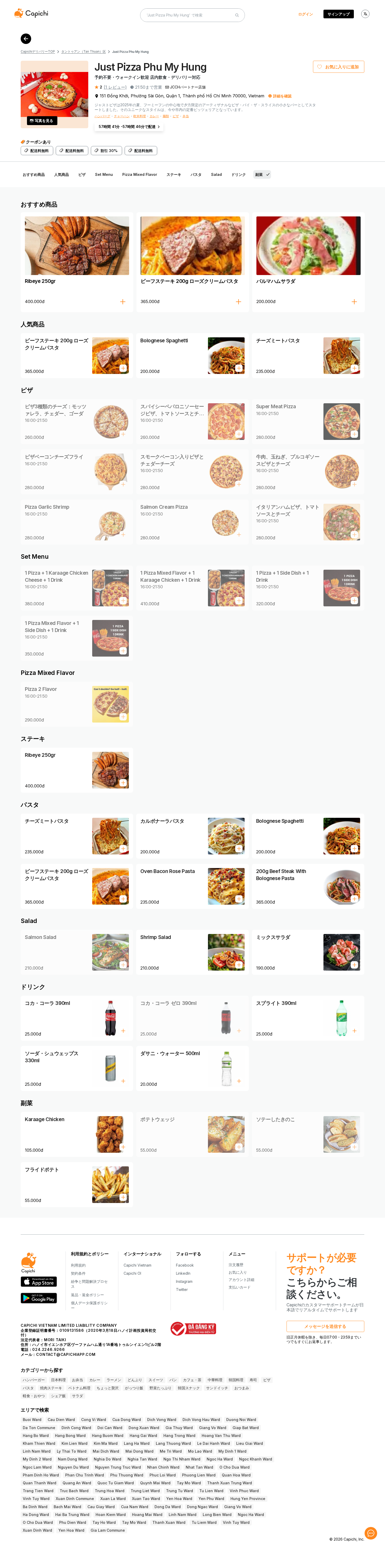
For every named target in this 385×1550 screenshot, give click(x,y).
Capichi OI (132, 1273)
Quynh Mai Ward (155, 1483)
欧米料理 (139, 116)
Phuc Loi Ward (163, 1475)
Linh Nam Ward (37, 1451)
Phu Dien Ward (72, 1522)
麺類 (166, 116)
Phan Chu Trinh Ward (84, 1475)
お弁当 (77, 1380)
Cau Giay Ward (101, 1506)
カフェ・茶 (192, 1380)
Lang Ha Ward (137, 1443)
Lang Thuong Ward (173, 1443)
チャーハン (122, 116)
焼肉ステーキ (51, 1388)
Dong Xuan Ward (144, 1427)
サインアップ (339, 14)
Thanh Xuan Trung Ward (229, 1483)
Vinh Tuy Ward (36, 1498)
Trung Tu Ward (179, 1491)
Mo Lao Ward (200, 1451)
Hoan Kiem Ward (111, 1514)
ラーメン (114, 1380)
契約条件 (78, 1273)
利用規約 (78, 1265)
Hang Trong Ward (179, 1435)
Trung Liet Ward (145, 1491)
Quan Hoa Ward (236, 1475)
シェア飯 (58, 1396)
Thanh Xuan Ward (168, 1522)
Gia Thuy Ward (179, 1427)
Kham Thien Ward (39, 1443)
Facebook (185, 1265)
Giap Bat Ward (246, 1427)
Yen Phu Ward (211, 1498)
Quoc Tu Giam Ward (115, 1483)
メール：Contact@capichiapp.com (58, 1354)
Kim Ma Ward (106, 1443)
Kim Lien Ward (74, 1443)
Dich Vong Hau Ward (201, 1419)
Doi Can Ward (109, 1427)
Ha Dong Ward (36, 1514)
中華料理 (215, 1380)
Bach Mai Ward (67, 1506)
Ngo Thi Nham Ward (181, 1459)
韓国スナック (189, 1388)
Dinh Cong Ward (76, 1427)
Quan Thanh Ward (39, 1483)
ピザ (176, 116)
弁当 (186, 116)
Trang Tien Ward (38, 1491)
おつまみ (241, 1388)
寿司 (253, 1380)
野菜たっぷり (161, 1388)
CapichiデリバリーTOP (38, 51)
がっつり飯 (134, 1388)
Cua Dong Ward (126, 1419)
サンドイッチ (217, 1388)
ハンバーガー (34, 1380)
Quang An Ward (77, 1483)
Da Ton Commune (39, 1427)
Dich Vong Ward (161, 1419)
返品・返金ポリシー (87, 1294)
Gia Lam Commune (108, 1530)
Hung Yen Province (247, 1498)
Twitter (182, 1289)
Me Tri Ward (171, 1451)
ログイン (305, 14)
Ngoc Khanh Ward (255, 1459)
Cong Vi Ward (93, 1419)
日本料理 (58, 1380)
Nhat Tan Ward (199, 1467)
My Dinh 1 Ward (232, 1451)
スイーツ (155, 1380)
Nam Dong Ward (72, 1459)
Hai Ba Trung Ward (72, 1514)
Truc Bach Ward (74, 1491)
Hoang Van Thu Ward (221, 1435)
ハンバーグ (102, 116)
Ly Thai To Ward (71, 1451)
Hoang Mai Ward (147, 1514)
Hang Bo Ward (36, 1435)
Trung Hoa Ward (109, 1491)
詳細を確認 (282, 96)
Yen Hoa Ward (179, 1498)
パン (173, 1380)
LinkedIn (183, 1273)
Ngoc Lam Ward (37, 1467)
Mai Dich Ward (106, 1451)
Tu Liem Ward (204, 1522)
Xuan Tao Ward (146, 1498)
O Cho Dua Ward (234, 1467)
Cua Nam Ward (134, 1506)
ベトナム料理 (79, 1388)
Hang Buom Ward (107, 1435)
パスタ (28, 1388)
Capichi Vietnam (137, 1265)
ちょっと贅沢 (108, 1388)
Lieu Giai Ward (249, 1443)
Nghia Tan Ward (142, 1459)
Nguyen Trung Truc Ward (118, 1467)
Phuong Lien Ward (199, 1475)
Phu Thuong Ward (126, 1475)
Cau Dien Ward (61, 1419)
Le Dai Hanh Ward (213, 1443)
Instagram (184, 1281)
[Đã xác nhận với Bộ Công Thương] (193, 1328)
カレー (154, 116)
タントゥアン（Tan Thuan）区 (83, 51)
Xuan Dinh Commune (75, 1498)
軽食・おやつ (34, 1396)
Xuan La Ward (113, 1498)
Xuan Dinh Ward (37, 1530)
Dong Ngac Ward (202, 1506)
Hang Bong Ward (70, 1435)
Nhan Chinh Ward (163, 1467)
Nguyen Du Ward (73, 1467)
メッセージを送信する (325, 1326)
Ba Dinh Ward (35, 1506)
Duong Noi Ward (241, 1419)
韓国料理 (236, 1380)
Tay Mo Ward (189, 1483)
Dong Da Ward (168, 1506)
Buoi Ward (32, 1419)
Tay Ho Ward (104, 1522)
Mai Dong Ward (139, 1451)
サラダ (77, 1396)
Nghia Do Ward (107, 1459)
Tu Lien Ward (211, 1491)
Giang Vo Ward (212, 1427)
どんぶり (135, 1380)
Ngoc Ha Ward (220, 1459)
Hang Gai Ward (143, 1435)
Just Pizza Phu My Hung (130, 52)
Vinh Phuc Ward (244, 1491)
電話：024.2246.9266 (43, 1349)
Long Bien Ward (217, 1514)
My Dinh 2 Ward (37, 1459)
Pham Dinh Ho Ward (41, 1475)
